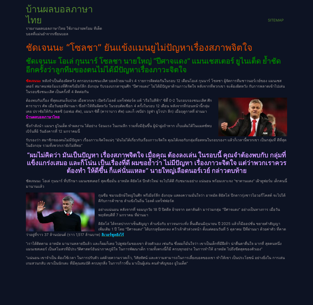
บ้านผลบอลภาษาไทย (59, 14)
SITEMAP (276, 20)
